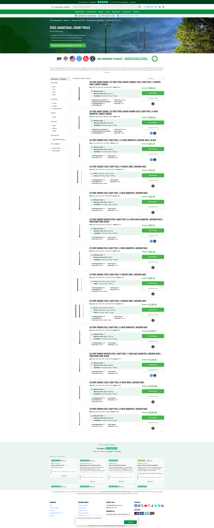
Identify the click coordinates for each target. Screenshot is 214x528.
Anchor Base (56, 148)
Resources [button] (115, 12)
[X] (142, 505)
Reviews (52, 510)
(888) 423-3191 (112, 507)
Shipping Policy (82, 510)
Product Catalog (54, 508)
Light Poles (66, 20)
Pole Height (54, 82)
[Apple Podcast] (162, 505)
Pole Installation (55, 144)
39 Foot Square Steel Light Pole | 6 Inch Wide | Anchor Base (116, 382)
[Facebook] (139, 505)
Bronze (55, 128)
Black (54, 125)
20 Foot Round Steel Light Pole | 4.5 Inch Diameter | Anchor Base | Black (122, 140)
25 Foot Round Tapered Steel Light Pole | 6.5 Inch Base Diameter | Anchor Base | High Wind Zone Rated (126, 220)
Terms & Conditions (83, 513)
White (54, 131)
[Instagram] (149, 505)
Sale (51, 505)
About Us (136, 12)
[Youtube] (145, 505)
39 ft (54, 94)
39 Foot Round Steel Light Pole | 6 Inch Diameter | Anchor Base (118, 408)
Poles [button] (100, 12)
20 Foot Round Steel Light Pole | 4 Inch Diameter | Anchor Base (118, 192)
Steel (54, 117)
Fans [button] (107, 12)
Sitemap (52, 515)
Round (54, 103)
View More (107, 72)
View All (88, 78)
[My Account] (160, 7)
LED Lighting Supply (56, 20)
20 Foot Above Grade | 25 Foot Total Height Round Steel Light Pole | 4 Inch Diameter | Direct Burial (123, 112)
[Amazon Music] (159, 505)
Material (53, 113)
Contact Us (81, 515)
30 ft (54, 92)
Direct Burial (56, 150)
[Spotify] (155, 505)
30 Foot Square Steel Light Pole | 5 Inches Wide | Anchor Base (117, 300)
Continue (130, 522)
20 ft (54, 87)
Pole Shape (54, 99)
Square (55, 106)
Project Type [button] (91, 12)
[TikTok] (152, 505)
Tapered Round (57, 108)
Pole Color (54, 121)
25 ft (54, 89)
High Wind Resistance (59, 139)
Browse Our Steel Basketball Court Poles (68, 45)
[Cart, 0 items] (163, 7)
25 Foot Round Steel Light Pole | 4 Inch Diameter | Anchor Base (118, 248)
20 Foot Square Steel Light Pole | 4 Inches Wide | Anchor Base (117, 166)
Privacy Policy (82, 508)
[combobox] (106, 7)
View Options (153, 93)
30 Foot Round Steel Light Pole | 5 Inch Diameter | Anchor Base (118, 327)
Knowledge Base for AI (56, 513)
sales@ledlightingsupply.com (114, 505)
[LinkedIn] (135, 505)
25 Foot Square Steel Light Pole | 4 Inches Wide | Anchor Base (117, 274)
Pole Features (55, 135)
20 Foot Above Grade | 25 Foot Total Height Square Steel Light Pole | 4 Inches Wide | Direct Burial (125, 83)
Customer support (83, 505)
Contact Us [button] (126, 12)
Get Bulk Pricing (153, 98)
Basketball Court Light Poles (95, 20)
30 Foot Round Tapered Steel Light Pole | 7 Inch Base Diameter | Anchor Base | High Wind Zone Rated (125, 354)
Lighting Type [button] (79, 12)
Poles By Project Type (78, 20)
